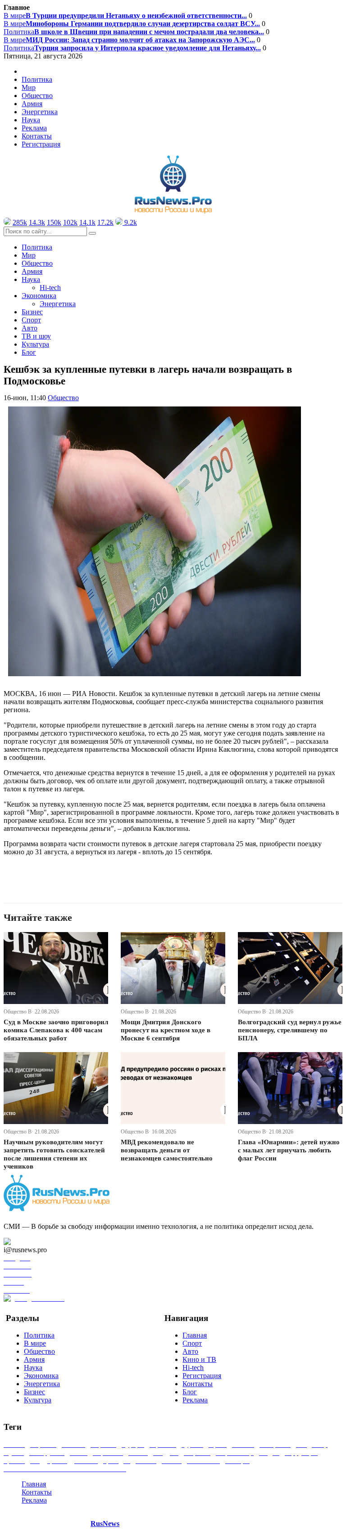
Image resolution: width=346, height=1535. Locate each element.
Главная (194, 1335)
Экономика (41, 1375)
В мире (125, 15)
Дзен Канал (32, 1241)
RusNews (105, 1523)
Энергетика (40, 112)
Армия (32, 103)
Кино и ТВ (199, 1359)
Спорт (31, 320)
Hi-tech (50, 287)
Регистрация (41, 144)
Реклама (34, 128)
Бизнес (32, 312)
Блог (29, 352)
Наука (33, 1367)
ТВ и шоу (36, 336)
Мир (29, 87)
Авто (29, 328)
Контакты (37, 136)
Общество (37, 95)
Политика (134, 32)
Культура (35, 344)
